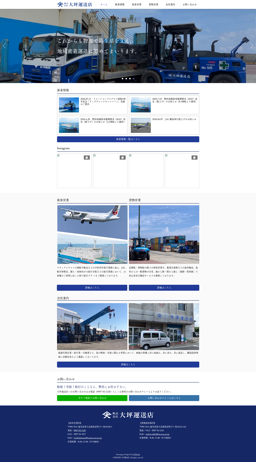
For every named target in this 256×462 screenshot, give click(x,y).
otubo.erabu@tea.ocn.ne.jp (157, 434)
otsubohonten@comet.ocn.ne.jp (88, 438)
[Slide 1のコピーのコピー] (130, 78)
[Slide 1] (122, 78)
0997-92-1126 (80, 430)
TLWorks (136, 454)
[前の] (4, 46)
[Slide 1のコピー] (126, 78)
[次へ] (251, 46)
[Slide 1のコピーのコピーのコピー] (133, 78)
